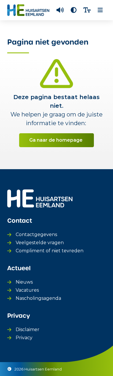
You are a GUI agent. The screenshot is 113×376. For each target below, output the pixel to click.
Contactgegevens (36, 234)
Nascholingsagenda (38, 298)
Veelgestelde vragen (40, 242)
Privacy (24, 337)
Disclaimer (27, 329)
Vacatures (27, 290)
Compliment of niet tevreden (49, 250)
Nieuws (24, 282)
